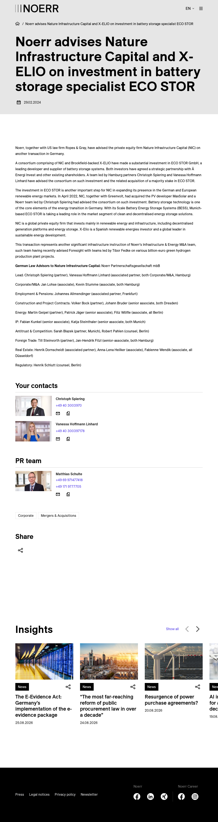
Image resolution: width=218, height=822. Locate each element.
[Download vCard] (68, 413)
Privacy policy (65, 794)
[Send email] (58, 413)
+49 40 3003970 (69, 405)
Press (19, 794)
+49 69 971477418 (69, 480)
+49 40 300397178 (70, 431)
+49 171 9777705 (68, 486)
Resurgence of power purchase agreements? (171, 699)
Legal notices (39, 794)
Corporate (26, 515)
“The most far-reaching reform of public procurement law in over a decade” (108, 705)
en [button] (188, 8)
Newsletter (89, 794)
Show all (172, 629)
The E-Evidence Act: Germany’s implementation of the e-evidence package (43, 705)
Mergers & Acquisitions (58, 515)
